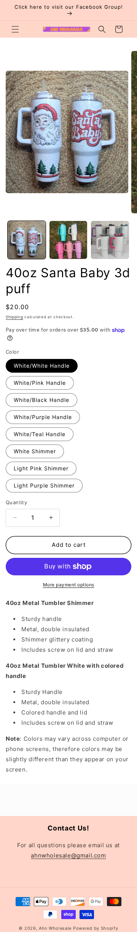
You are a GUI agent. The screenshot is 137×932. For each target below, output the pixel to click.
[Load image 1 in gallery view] (27, 240)
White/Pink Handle (40, 382)
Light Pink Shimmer (41, 468)
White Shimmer (35, 451)
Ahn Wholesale (55, 928)
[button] (15, 29)
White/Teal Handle (39, 434)
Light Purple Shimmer (44, 485)
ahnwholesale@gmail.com (68, 855)
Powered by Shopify (95, 928)
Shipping (14, 316)
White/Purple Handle (43, 417)
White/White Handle (42, 365)
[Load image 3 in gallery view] (110, 240)
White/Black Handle (41, 400)
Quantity (16, 502)
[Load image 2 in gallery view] (68, 240)
